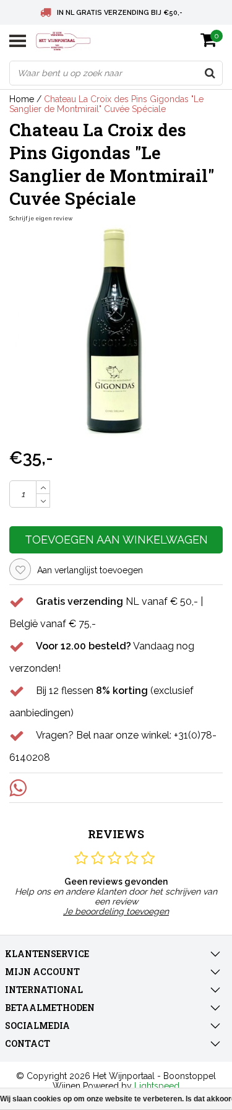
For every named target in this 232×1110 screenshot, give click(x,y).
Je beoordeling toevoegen (116, 911)
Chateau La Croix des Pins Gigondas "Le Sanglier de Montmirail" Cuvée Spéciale (106, 104)
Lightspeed (156, 1086)
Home (21, 99)
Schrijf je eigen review (40, 218)
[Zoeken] (210, 73)
